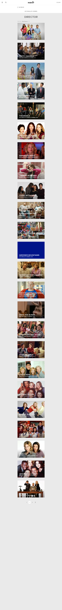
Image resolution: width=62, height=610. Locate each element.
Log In (58, 2)
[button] (2, 2)
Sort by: (19, 21)
